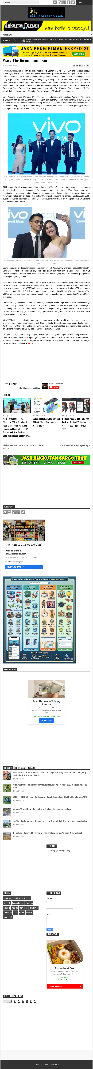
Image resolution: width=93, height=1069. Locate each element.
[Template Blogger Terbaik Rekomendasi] (39, 663)
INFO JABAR (26, 898)
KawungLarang (60, 2)
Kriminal (7, 907)
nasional (29, 912)
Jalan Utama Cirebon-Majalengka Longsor (74, 445)
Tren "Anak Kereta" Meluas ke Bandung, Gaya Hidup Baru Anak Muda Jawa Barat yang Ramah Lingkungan (51, 820)
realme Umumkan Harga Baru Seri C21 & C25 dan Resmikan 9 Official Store (46, 422)
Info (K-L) (8, 66)
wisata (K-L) (8, 917)
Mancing (15, 907)
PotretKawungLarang (13, 71)
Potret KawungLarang (51, 1064)
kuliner (21, 912)
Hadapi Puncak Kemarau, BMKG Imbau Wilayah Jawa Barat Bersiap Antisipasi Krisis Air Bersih (47, 832)
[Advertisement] (46, 362)
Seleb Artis (8, 912)
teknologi (14, 66)
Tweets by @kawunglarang (58, 851)
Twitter (73, 2)
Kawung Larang (17, 903)
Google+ (64, 2)
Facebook (68, 2)
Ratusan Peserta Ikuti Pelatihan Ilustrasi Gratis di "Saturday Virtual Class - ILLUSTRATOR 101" (75, 424)
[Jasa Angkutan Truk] (46, 465)
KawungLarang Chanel (55, 2)
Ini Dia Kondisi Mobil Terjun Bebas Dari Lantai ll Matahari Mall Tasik (24, 447)
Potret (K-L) (33, 907)
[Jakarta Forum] (46, 26)
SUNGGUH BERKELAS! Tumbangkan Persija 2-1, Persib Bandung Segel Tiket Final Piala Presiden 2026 (50, 797)
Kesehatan (29, 903)
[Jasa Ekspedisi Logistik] (46, 56)
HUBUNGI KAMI (15, 567)
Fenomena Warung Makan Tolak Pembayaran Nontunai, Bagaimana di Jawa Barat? (42, 809)
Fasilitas (17, 898)
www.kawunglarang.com (14, 562)
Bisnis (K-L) (8, 898)
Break (7, 40)
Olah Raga (23, 907)
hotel (15, 912)
